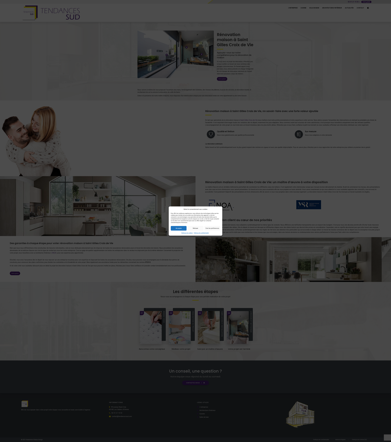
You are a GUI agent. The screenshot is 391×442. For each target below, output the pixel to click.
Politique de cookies (187, 233)
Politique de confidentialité (201, 233)
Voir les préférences (212, 228)
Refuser (195, 228)
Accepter (179, 228)
